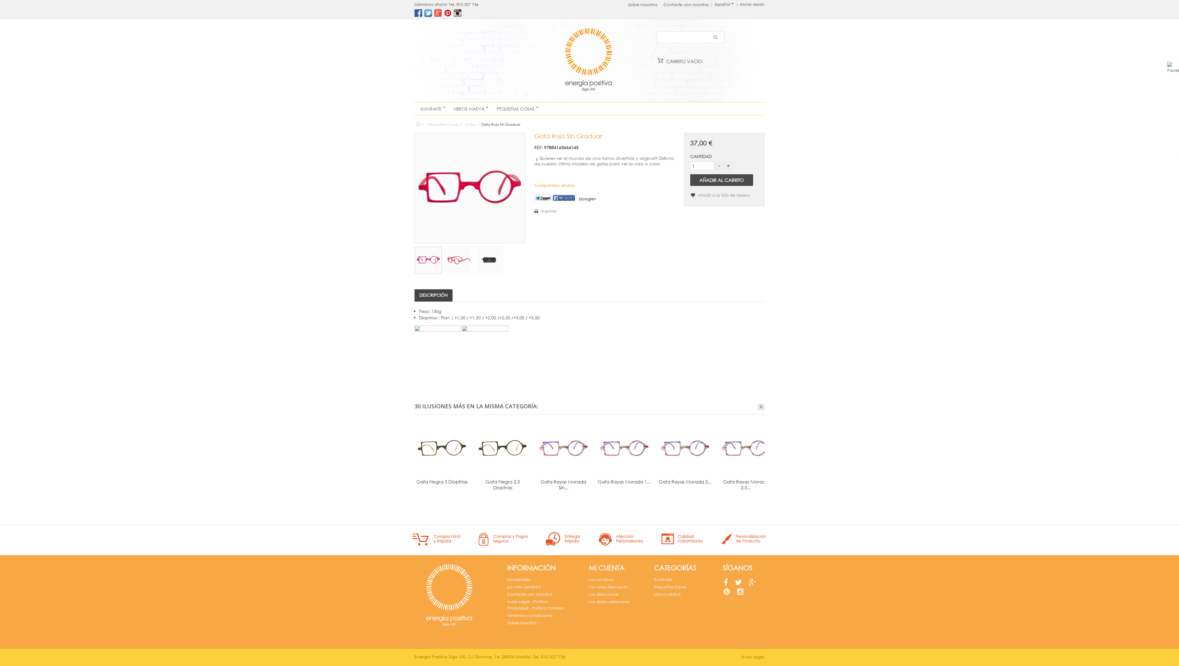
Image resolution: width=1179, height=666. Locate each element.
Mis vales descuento (608, 587)
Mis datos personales (609, 601)
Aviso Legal (753, 657)
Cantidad (701, 156)
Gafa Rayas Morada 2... (685, 482)
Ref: (538, 147)
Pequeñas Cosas (516, 109)
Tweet (543, 198)
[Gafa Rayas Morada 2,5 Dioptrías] (745, 448)
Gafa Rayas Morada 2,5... (745, 485)
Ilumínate (431, 109)
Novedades (518, 579)
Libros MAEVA (469, 109)
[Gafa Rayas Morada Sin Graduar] (563, 448)
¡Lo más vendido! (524, 587)
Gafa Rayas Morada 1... (624, 482)
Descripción (433, 295)
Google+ (582, 198)
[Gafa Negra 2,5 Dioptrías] (502, 448)
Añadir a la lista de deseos (723, 195)
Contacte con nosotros (686, 4)
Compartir (565, 198)
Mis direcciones (604, 594)
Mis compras (601, 579)
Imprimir (549, 211)
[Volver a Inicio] (418, 122)
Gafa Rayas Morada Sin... (563, 485)
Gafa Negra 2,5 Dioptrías (502, 485)
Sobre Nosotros (642, 4)
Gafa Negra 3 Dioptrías (442, 482)
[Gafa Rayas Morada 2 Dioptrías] (685, 448)
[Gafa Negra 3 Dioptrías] (441, 448)
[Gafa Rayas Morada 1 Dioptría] (624, 448)
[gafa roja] (428, 260)
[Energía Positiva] (588, 60)
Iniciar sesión (752, 4)
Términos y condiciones (530, 615)
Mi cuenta (607, 568)
